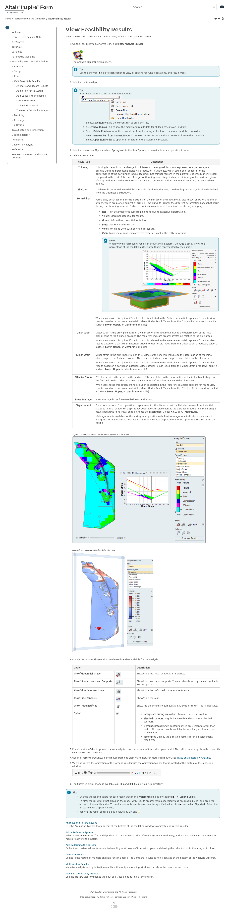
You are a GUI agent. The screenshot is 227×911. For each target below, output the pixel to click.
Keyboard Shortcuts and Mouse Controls (29, 156)
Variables (17, 52)
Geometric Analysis (22, 144)
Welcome (17, 32)
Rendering (18, 139)
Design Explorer (21, 135)
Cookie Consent (139, 896)
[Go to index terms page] (218, 8)
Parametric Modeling (23, 57)
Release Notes (27, 37)
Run (16, 76)
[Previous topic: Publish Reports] (216, 19)
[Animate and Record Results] (219, 19)
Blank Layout (21, 115)
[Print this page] (223, 19)
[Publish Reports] (216, 19)
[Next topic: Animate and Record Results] (219, 19)
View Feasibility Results (59, 18)
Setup (17, 71)
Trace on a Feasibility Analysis (33, 110)
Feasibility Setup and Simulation (29, 18)
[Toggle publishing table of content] (7, 27)
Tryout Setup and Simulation (28, 130)
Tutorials (17, 47)
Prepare (18, 66)
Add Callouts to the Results (31, 96)
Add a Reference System (30, 91)
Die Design (18, 125)
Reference (17, 149)
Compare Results (25, 100)
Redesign (19, 120)
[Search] (213, 7)
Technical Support (122, 896)
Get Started (18, 42)
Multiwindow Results (28, 105)
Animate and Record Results (32, 86)
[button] (10, 32)
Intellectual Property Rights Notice (96, 896)
